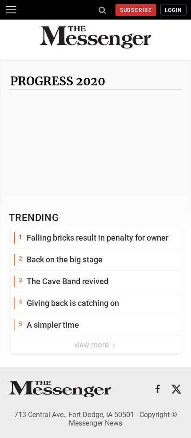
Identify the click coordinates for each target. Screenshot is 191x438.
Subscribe (136, 10)
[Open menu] (11, 10)
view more (92, 344)
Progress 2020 (57, 81)
